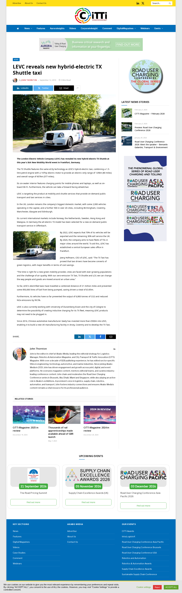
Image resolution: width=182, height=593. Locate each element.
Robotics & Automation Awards (137, 563)
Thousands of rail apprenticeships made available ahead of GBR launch (60, 432)
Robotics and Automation (134, 558)
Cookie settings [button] (143, 587)
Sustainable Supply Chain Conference (139, 574)
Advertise (17, 3)
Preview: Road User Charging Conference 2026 (148, 129)
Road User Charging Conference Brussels (141, 547)
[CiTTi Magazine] (91, 15)
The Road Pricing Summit (33, 493)
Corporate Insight (89, 28)
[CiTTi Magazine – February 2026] (126, 113)
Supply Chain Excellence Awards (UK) (88, 493)
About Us (29, 3)
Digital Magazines (125, 28)
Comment (107, 28)
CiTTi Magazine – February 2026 (150, 113)
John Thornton (29, 80)
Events (157, 28)
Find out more (33, 502)
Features (41, 28)
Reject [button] (157, 587)
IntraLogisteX (128, 536)
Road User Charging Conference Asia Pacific (143, 542)
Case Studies (19, 552)
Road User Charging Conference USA (139, 552)
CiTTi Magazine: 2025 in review (25, 429)
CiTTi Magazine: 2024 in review (96, 429)
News (27, 28)
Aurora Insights (57, 28)
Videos (72, 28)
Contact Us (41, 3)
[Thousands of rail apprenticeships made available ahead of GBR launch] (64, 415)
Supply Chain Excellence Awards (137, 569)
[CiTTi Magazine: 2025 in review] (29, 415)
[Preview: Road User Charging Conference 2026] (126, 126)
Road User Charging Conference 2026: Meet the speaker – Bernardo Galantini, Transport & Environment (151, 144)
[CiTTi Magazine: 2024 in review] (100, 415)
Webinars (145, 28)
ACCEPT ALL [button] (171, 587)
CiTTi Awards (128, 531)
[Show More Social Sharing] (77, 88)
